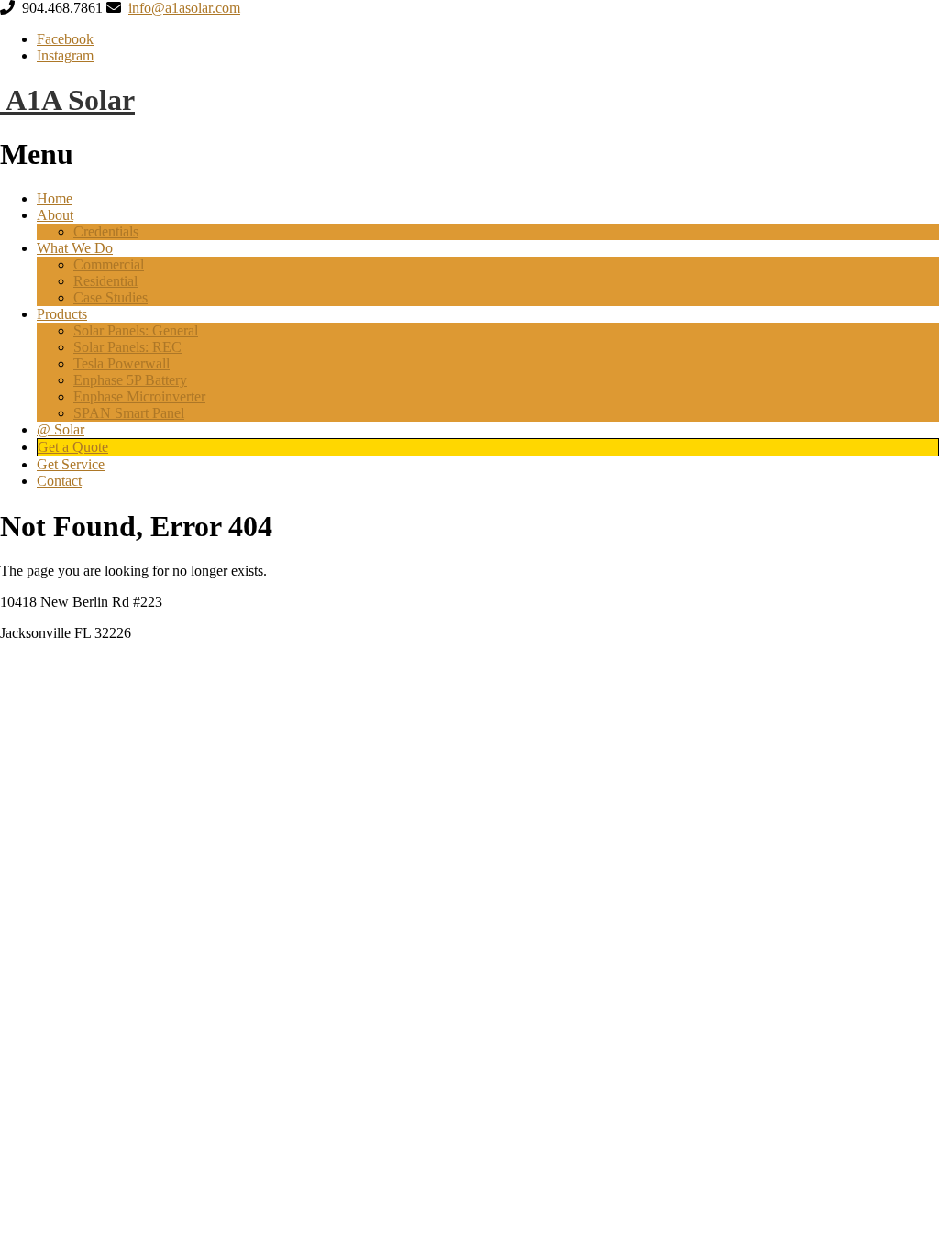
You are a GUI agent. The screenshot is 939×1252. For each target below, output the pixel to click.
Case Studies (110, 297)
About (55, 215)
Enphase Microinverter (139, 396)
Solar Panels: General (135, 330)
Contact (59, 481)
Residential (105, 281)
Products (62, 314)
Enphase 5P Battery (130, 380)
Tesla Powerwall (121, 363)
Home (54, 198)
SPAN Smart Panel (128, 413)
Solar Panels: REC (127, 347)
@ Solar (60, 429)
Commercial (108, 264)
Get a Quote (73, 447)
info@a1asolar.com (184, 8)
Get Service (71, 464)
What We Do (75, 248)
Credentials (105, 231)
